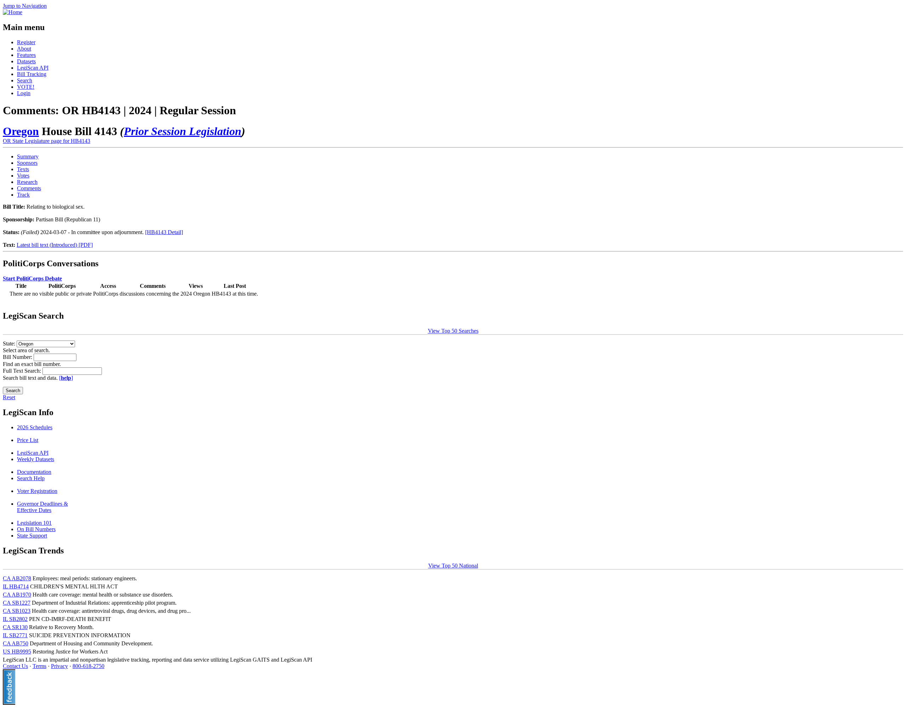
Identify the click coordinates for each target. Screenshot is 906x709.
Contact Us (15, 666)
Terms (39, 666)
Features (26, 55)
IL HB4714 (16, 586)
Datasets (26, 61)
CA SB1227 (16, 603)
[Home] (12, 12)
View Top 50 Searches (453, 331)
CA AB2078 (17, 578)
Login (23, 93)
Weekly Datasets (35, 459)
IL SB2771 (15, 635)
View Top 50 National (453, 566)
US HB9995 (17, 652)
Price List (27, 440)
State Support (32, 536)
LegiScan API (32, 68)
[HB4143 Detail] (164, 232)
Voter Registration (37, 491)
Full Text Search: (22, 371)
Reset (9, 397)
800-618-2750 (88, 666)
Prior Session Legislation (182, 131)
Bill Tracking (31, 74)
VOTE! (25, 87)
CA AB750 (15, 643)
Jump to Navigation (25, 6)
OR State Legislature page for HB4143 (46, 141)
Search (24, 80)
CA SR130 (15, 627)
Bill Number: (18, 357)
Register (26, 42)
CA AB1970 (17, 595)
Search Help (31, 478)
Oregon (21, 131)
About (24, 49)
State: (10, 344)
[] (66, 378)
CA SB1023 (16, 611)
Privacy (59, 666)
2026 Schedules (34, 427)
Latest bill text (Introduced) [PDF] (55, 245)
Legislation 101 (34, 523)
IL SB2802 (15, 619)
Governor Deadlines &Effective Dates (42, 507)
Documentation (34, 472)
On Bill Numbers (36, 529)
